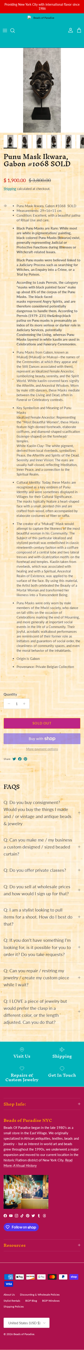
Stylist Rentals (12, 1300)
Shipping (10, 189)
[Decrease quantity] (8, 704)
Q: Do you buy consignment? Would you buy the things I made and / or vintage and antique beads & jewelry (37, 813)
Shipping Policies (14, 1306)
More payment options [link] (42, 749)
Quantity (10, 694)
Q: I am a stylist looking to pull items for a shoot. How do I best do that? (38, 916)
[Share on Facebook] (20, 759)
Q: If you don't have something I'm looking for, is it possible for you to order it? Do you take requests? (37, 947)
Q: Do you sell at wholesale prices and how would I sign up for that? (37, 890)
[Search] (15, 30)
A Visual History (25, 1165)
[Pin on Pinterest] (25, 759)
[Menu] (5, 30)
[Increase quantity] (25, 704)
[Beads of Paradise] (42, 30)
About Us (9, 1294)
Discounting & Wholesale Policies (40, 1294)
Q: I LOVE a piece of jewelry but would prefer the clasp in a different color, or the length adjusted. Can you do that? (35, 1011)
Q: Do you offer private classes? (35, 870)
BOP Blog (31, 1300)
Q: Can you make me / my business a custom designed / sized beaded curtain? (38, 846)
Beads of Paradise (23, 1334)
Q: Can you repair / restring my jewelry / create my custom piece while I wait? (36, 977)
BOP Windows (51, 1300)
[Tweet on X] (14, 759)
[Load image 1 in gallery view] (42, 90)
